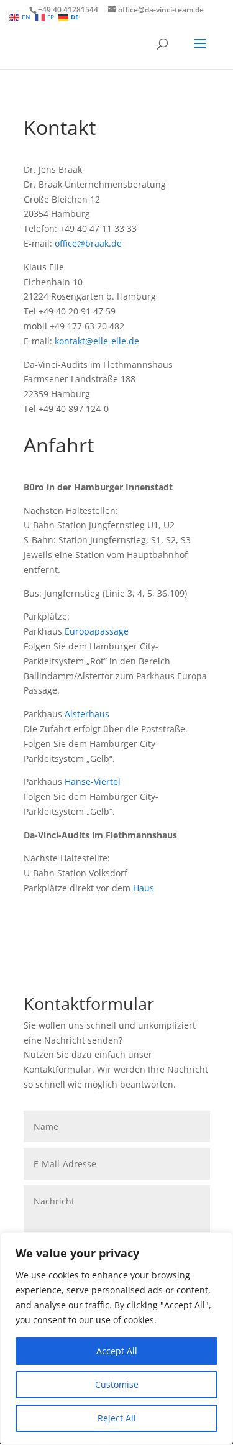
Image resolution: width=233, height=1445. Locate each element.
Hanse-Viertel (93, 781)
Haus (143, 888)
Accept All (116, 1351)
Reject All (117, 1418)
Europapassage (97, 631)
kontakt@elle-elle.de (97, 341)
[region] (116, 1338)
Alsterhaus (87, 714)
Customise (117, 1384)
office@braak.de (88, 243)
